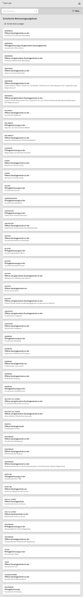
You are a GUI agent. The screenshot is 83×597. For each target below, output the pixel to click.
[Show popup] (34, 11)
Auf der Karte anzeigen (15, 24)
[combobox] (18, 11)
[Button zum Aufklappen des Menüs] (79, 3)
